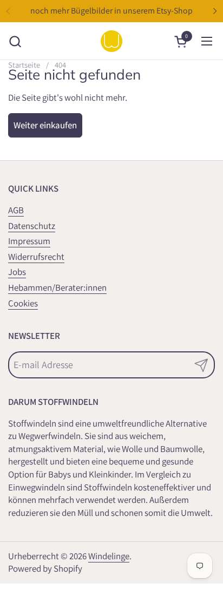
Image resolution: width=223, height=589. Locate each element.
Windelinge (108, 556)
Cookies (23, 303)
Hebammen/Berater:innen (57, 287)
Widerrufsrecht (36, 257)
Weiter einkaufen (45, 125)
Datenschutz (31, 226)
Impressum (29, 241)
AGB (16, 210)
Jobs (17, 272)
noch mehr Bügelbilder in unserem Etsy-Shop (111, 10)
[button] (15, 41)
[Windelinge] (111, 41)
